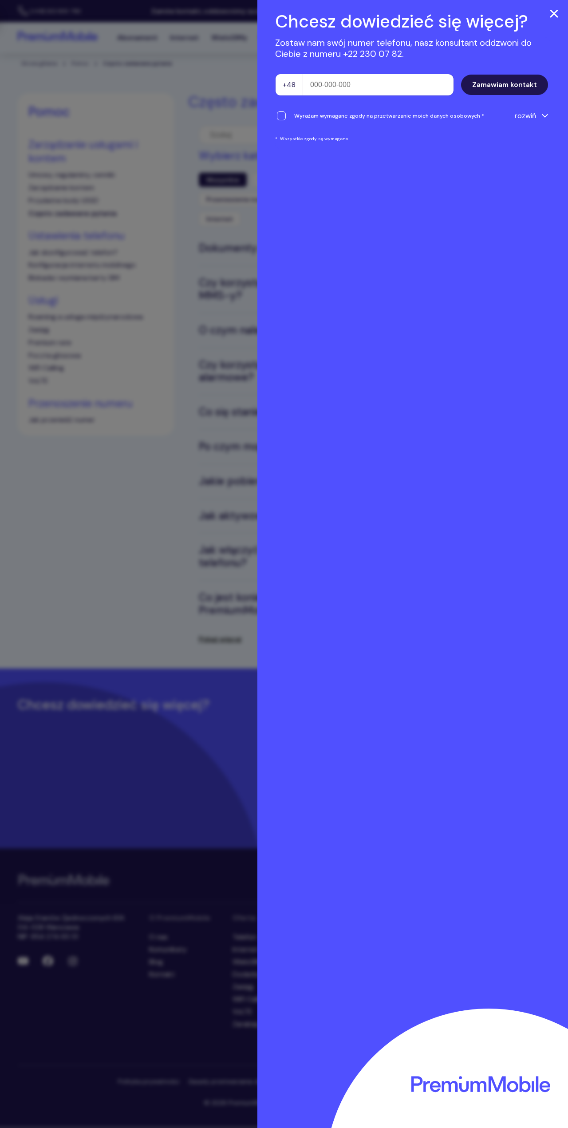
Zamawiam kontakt (504, 84)
